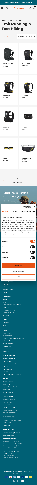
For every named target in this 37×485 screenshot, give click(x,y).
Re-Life (5, 348)
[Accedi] (30, 8)
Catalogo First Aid (8, 435)
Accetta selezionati (18, 271)
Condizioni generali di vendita (12, 420)
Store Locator (7, 384)
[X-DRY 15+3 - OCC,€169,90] (28, 53)
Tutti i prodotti (7, 341)
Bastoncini (6, 315)
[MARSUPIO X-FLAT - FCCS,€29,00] (28, 148)
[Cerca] (7, 8)
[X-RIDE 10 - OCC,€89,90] (28, 85)
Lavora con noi (7, 335)
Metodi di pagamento (10, 410)
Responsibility (7, 346)
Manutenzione (7, 369)
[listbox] (26, 36)
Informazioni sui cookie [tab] (28, 211)
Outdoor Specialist (9, 359)
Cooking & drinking (9, 310)
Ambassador (7, 328)
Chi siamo (6, 322)
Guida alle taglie (8, 361)
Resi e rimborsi (7, 402)
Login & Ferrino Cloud (10, 387)
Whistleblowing (8, 392)
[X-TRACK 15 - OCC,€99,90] (9, 85)
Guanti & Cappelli (8, 282)
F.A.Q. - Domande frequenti (12, 374)
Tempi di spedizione (9, 412)
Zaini (4, 302)
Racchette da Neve (9, 312)
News (4, 325)
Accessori (6, 307)
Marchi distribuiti (8, 333)
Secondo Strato (8, 289)
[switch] (32, 246)
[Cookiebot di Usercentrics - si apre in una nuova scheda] (23, 206)
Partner (5, 330)
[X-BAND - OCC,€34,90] (28, 116)
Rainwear (6, 287)
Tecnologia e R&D (8, 343)
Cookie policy (7, 425)
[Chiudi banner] (34, 206)
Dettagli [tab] (14, 211)
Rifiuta (18, 277)
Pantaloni (6, 284)
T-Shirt (5, 292)
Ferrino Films (7, 351)
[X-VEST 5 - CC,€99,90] (9, 116)
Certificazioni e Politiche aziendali (13, 338)
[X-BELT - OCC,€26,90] (9, 148)
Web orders (6, 389)
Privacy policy (7, 422)
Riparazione (6, 372)
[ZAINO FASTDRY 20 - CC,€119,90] (9, 53)
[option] (18, 180)
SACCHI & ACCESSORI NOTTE (12, 305)
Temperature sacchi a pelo (11, 364)
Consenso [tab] (5, 211)
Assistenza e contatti (9, 407)
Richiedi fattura (7, 405)
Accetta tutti (18, 265)
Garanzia (5, 366)
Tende (5, 299)
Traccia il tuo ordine (9, 399)
